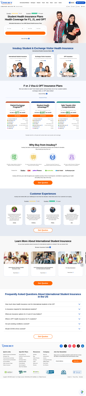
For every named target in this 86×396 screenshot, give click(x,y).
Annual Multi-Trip (22, 354)
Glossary (35, 359)
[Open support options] (81, 391)
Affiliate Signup (46, 361)
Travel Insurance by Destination (9, 359)
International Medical (24, 2)
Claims (60, 2)
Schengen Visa (6, 356)
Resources (36, 352)
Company (46, 352)
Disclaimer (81, 376)
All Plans (35, 354)
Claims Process (36, 358)
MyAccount (35, 363)
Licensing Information (47, 359)
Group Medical (22, 363)
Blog (34, 356)
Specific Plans (23, 352)
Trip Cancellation (6, 361)
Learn (55, 2)
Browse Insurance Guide (42, 247)
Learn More (17, 60)
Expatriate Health (22, 361)
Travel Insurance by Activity (8, 358)
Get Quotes (18, 73)
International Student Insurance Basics (42, 51)
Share (51, 2)
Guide (34, 361)
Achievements (46, 356)
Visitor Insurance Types (7, 363)
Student (38, 2)
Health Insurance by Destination (9, 354)
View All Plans (24, 38)
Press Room (45, 363)
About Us (45, 354)
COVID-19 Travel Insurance (24, 356)
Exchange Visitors (22, 359)
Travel (43, 2)
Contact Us (70, 376)
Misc (47, 2)
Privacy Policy (75, 376)
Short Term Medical (23, 366)
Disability (21, 358)
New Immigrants (22, 365)
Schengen (33, 2)
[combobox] (15, 28)
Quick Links (7, 352)
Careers (44, 358)
